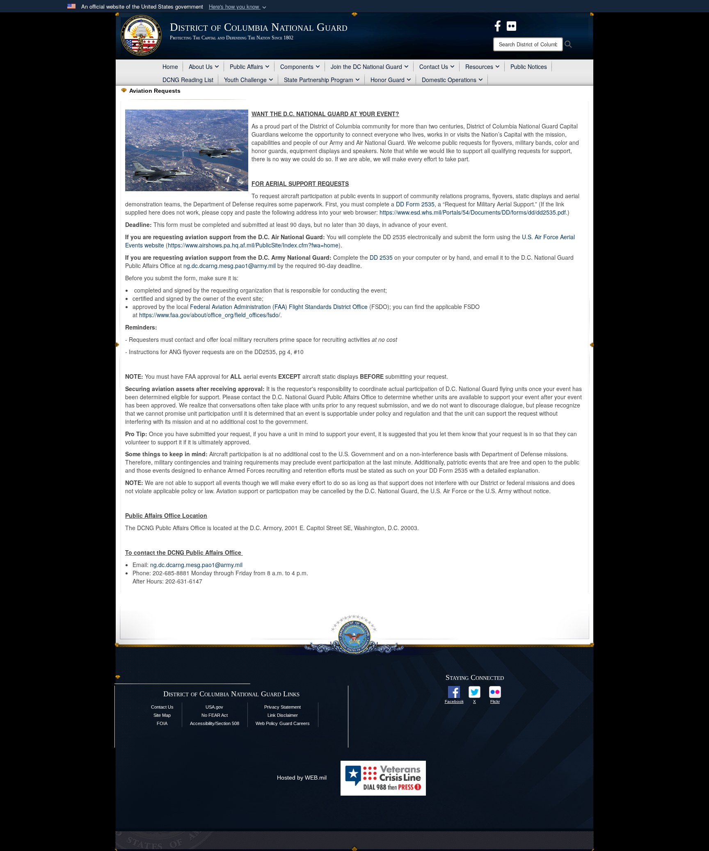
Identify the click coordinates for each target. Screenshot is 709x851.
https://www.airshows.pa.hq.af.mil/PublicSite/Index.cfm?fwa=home (253, 245)
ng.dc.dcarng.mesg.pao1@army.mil (229, 265)
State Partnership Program (318, 79)
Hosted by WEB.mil (302, 777)
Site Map (162, 715)
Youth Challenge (245, 79)
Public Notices (528, 66)
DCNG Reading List (187, 79)
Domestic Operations (449, 79)
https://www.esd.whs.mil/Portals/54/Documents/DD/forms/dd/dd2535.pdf (473, 212)
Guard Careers (294, 723)
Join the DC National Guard (366, 66)
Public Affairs (246, 66)
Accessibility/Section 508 (214, 723)
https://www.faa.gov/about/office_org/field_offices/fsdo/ (209, 315)
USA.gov (214, 707)
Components (296, 66)
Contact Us (433, 66)
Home (170, 66)
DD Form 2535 (415, 204)
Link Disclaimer (283, 715)
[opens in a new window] (454, 691)
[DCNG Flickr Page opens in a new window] (511, 25)
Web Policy (267, 723)
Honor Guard (388, 79)
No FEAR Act (214, 715)
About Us (201, 66)
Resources (479, 66)
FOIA (162, 723)
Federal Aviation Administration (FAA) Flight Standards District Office (279, 306)
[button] (238, 6)
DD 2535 (381, 257)
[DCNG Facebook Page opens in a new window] (497, 25)
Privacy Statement (282, 707)
